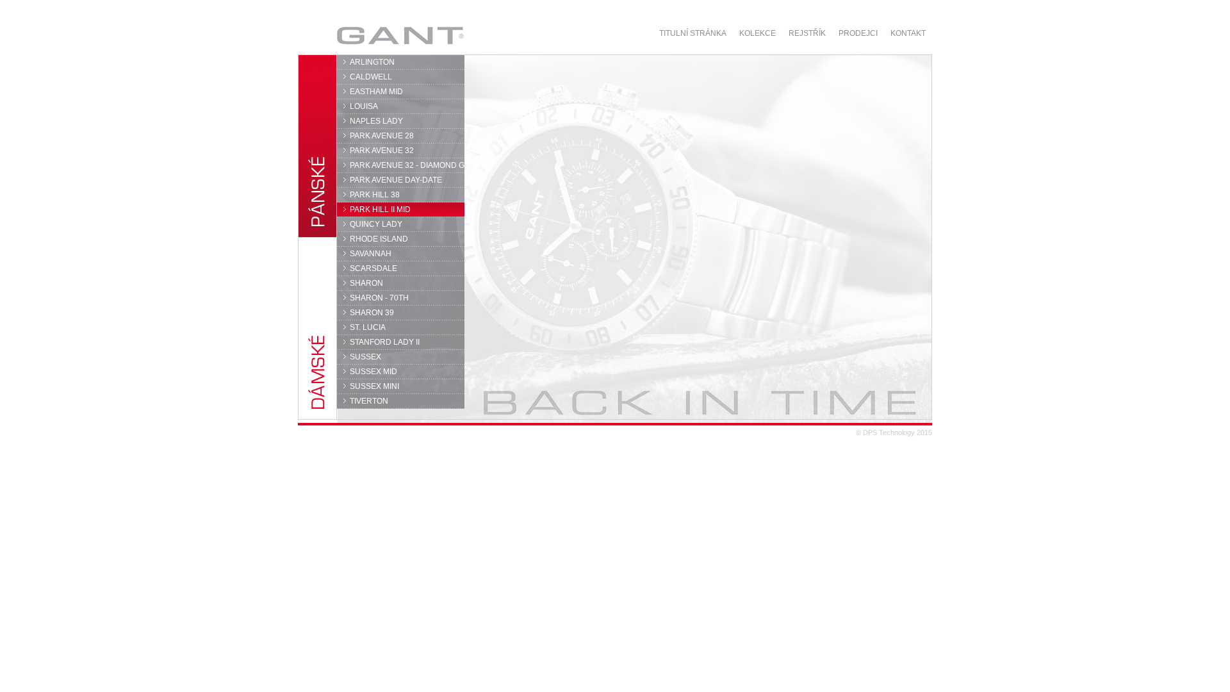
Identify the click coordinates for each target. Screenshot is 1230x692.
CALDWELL (371, 76)
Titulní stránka (692, 33)
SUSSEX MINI (374, 386)
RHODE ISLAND (379, 239)
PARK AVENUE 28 (382, 135)
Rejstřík (807, 33)
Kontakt (908, 33)
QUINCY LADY (376, 224)
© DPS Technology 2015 (894, 432)
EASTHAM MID (376, 91)
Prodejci (858, 33)
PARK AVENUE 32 (382, 150)
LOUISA (364, 106)
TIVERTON (369, 401)
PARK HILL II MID (380, 209)
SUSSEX (365, 356)
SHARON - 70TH (379, 297)
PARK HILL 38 (375, 194)
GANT (363, 35)
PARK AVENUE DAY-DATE (396, 180)
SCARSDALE (373, 268)
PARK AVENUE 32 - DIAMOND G (407, 165)
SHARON (366, 283)
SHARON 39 (372, 312)
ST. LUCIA (368, 327)
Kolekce (757, 33)
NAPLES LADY (376, 121)
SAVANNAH (370, 253)
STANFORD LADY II (385, 342)
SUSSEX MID (373, 371)
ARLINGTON (372, 62)
